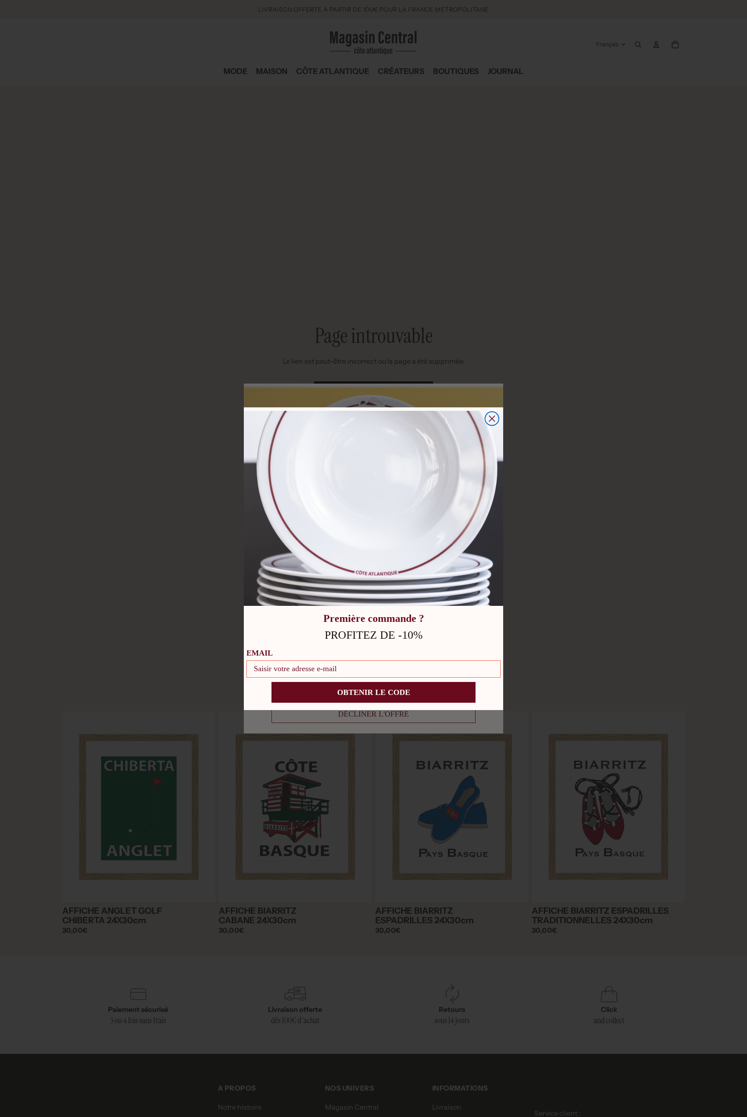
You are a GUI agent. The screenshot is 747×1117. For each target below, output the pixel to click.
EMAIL (259, 653)
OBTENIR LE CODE (373, 692)
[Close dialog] (492, 419)
